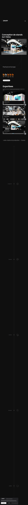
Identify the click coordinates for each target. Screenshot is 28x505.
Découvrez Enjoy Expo (6, 80)
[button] (25, 21)
